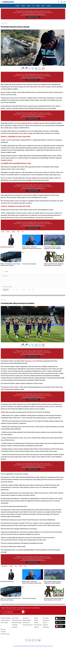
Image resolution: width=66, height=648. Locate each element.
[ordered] (22, 290)
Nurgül (13, 231)
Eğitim (37, 5)
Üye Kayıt (3, 631)
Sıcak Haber (46, 627)
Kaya (3, 231)
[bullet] (24, 290)
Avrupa (23, 5)
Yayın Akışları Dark (16, 620)
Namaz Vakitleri (27, 620)
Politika (48, 5)
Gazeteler (45, 625)
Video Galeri (46, 620)
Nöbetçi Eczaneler (16, 622)
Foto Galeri (45, 618)
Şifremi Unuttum (5, 634)
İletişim (21, 646)
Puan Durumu (26, 622)
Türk (25, 566)
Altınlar (36, 618)
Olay (18, 231)
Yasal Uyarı (50, 646)
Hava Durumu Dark (6, 618)
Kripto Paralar (38, 625)
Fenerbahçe (4, 566)
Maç (16, 566)
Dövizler (36, 620)
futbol (11, 566)
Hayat (43, 5)
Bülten (28, 5)
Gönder (6, 289)
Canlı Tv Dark (15, 618)
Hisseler (36, 622)
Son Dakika (15, 625)
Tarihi (20, 566)
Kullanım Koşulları (43, 646)
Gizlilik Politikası (27, 646)
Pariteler (36, 627)
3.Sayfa (17, 5)
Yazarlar (45, 622)
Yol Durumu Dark (5, 620)
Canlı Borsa (26, 618)
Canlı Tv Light (4, 622)
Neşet (8, 231)
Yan (23, 231)
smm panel (14, 627)
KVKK (37, 646)
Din (33, 5)
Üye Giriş (3, 629)
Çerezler (33, 646)
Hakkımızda (16, 646)
